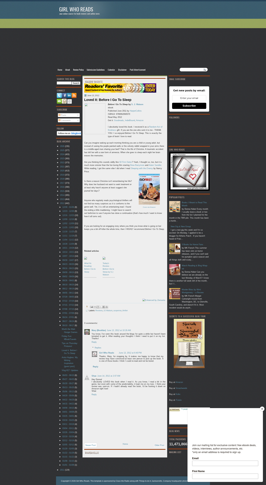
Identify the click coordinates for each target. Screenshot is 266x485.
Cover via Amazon (149, 207)
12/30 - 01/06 (68, 207)
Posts (63, 115)
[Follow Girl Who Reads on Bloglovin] (70, 135)
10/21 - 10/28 (68, 248)
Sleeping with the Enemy (142, 168)
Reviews (99, 310)
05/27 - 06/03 (68, 379)
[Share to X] (100, 307)
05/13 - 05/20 (68, 387)
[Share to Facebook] (103, 307)
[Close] (262, 409)
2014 (62, 195)
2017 (62, 183)
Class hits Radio (122, 481)
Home (60, 69)
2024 (62, 154)
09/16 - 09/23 (68, 268)
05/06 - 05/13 (68, 391)
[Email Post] (91, 307)
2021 (62, 167)
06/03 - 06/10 (68, 375)
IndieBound (130, 120)
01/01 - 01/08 (68, 465)
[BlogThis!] (97, 307)
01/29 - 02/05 (68, 448)
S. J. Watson (137, 104)
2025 (62, 150)
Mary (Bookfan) (99, 330)
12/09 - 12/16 (68, 219)
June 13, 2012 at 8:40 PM (130, 353)
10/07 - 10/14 (68, 256)
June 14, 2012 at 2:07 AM (108, 376)
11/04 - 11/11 (68, 240)
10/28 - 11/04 (68, 244)
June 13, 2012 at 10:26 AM (119, 330)
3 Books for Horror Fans (192, 244)
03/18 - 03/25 (68, 420)
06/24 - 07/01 (68, 317)
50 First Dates (125, 162)
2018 (62, 179)
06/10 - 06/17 (68, 325)
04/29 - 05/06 (68, 395)
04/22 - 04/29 (68, 400)
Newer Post (90, 445)
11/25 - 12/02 (68, 227)
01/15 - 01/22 (68, 457)
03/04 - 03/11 (68, 428)
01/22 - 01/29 (68, 453)
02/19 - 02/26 (68, 436)
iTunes (179, 400)
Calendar (111, 69)
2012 (62, 203)
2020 (62, 171)
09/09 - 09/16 (68, 272)
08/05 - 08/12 (68, 293)
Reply (94, 342)
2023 (62, 158)
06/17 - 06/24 (68, 321)
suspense (117, 310)
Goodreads (119, 120)
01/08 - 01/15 (68, 461)
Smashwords (181, 388)
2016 (62, 187)
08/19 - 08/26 (68, 284)
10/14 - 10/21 (68, 252)
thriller (125, 310)
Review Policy (78, 69)
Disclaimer (122, 69)
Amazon (179, 382)
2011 (62, 470)
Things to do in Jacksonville (150, 481)
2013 (62, 199)
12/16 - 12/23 (68, 215)
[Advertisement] (133, 43)
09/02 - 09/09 (68, 276)
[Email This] (95, 307)
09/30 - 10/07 (68, 260)
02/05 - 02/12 (68, 444)
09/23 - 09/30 (68, 264)
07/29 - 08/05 (68, 297)
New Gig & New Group (181, 226)
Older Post (159, 445)
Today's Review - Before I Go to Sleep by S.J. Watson (108, 269)
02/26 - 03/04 (68, 432)
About (67, 69)
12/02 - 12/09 (68, 223)
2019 (62, 175)
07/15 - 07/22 (68, 305)
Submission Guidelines (96, 69)
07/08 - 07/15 (68, 309)
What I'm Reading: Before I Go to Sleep (90, 267)
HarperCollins (136, 111)
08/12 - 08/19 (68, 288)
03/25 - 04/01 (68, 416)
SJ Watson (108, 310)
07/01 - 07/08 (68, 313)
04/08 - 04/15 (68, 408)
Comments (65, 120)
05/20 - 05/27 (68, 383)
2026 (62, 146)
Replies (98, 348)
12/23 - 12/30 (68, 211)
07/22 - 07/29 (68, 301)
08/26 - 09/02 (68, 280)
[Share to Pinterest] (106, 307)
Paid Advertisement (138, 69)
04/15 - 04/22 (68, 404)
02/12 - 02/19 (68, 440)
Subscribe (189, 105)
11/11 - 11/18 (68, 236)
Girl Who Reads (76, 9)
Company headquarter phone (175, 481)
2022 (62, 162)
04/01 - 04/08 (68, 412)
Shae (94, 376)
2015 (62, 191)
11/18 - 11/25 (68, 231)
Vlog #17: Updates (70, 370)
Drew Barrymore (137, 165)
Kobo (178, 394)
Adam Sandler (155, 165)
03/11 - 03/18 (68, 424)
